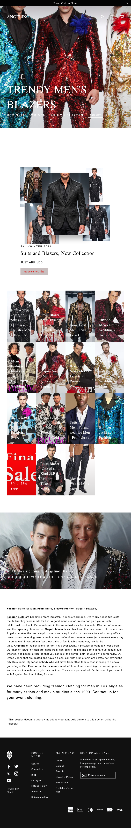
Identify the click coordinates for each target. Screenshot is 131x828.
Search (35, 763)
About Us (36, 791)
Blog (33, 774)
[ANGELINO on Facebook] (9, 766)
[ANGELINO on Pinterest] (9, 773)
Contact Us (37, 769)
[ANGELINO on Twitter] (16, 766)
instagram (36, 780)
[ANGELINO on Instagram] (16, 773)
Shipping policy (39, 796)
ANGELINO (18, 16)
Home (59, 760)
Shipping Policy (64, 776)
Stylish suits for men (65, 789)
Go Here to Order (34, 271)
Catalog (60, 765)
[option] (65, 64)
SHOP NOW (90, 114)
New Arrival (62, 782)
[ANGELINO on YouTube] (9, 780)
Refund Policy (39, 785)
